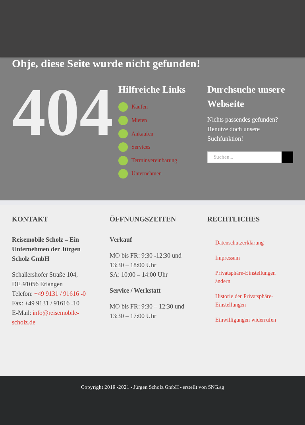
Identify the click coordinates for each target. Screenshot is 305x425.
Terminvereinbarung (154, 160)
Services (140, 147)
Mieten (139, 120)
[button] (250, 277)
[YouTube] (228, 353)
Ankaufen (142, 134)
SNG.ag (216, 387)
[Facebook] (212, 353)
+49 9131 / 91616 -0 (60, 293)
